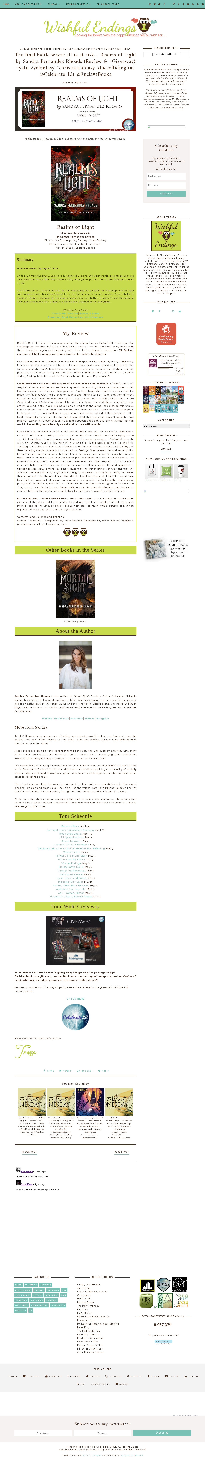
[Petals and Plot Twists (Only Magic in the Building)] (163, 412)
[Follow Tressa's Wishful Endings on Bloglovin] (163, 1343)
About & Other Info (27, 4)
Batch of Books (85, 1302)
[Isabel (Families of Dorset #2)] (175, 403)
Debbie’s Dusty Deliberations (71, 844)
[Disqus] (75, 1203)
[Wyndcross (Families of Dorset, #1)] (169, 403)
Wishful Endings (71, 863)
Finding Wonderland (88, 1284)
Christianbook (94, 317)
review (90, 49)
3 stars (25, 49)
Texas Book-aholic (70, 833)
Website (47, 718)
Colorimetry (84, 1295)
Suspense (51, 1300)
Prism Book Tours (108, 4)
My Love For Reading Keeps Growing (98, 1324)
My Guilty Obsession (88, 1334)
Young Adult (123, 49)
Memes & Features (77, 4)
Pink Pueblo (109, 1447)
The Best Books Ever (88, 1331)
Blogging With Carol (70, 881)
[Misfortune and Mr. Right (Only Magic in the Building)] (158, 412)
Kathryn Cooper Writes (90, 1345)
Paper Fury (83, 1327)
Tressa (163, 360)
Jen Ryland (83, 1288)
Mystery (37, 1295)
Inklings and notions (71, 837)
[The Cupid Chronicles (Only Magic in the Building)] (175, 412)
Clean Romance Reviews (90, 1352)
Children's (31, 1285)
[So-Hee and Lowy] (152, 410)
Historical (53, 1290)
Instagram (102, 718)
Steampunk (21, 1300)
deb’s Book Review (71, 874)
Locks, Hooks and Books (71, 878)
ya (31, 1310)
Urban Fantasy (105, 49)
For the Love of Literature (71, 855)
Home (6, 4)
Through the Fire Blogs (71, 870)
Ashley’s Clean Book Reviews (70, 885)
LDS (64, 1290)
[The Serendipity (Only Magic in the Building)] (169, 412)
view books (179, 374)
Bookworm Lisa (85, 1320)
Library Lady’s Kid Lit (71, 867)
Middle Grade (22, 1295)
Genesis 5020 (71, 852)
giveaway (79, 49)
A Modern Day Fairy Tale (71, 889)
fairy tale (20, 1310)
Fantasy (68, 49)
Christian (37, 49)
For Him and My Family (71, 859)
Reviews (53, 4)
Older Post (121, 1152)
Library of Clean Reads (90, 1349)
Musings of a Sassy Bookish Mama (71, 896)
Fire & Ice (82, 1309)
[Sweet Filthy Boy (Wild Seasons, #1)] (152, 394)
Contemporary (53, 49)
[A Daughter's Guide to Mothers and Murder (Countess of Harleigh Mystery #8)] (146, 412)
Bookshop (54, 317)
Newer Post (29, 1152)
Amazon (73, 313)
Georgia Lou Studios (132, 1455)
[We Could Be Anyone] (158, 394)
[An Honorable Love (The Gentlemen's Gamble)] (169, 394)
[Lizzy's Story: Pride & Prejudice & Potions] (146, 394)
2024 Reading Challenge (166, 355)
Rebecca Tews (70, 826)
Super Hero (37, 1300)
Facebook (76, 718)
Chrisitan (45, 1285)
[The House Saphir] (146, 403)
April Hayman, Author (71, 893)
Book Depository (73, 317)
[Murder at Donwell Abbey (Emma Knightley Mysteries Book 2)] (152, 403)
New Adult (51, 1295)
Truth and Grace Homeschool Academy (70, 830)
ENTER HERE (75, 998)
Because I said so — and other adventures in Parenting (71, 848)
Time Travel (21, 1305)
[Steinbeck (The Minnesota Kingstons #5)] (181, 403)
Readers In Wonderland (90, 1338)
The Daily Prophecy (88, 1306)
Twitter (89, 718)
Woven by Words (71, 841)
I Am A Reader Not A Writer (92, 1291)
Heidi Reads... (84, 1298)
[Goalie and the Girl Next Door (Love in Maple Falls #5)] (158, 403)
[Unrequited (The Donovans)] (163, 403)
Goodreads (59, 313)
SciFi (63, 1295)
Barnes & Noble (89, 313)
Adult (18, 1285)
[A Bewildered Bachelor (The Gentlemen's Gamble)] (175, 394)
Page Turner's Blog (87, 1341)
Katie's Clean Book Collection (93, 1316)
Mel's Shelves (84, 1313)
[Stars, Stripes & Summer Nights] (163, 394)
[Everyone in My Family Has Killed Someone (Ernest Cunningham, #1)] (181, 394)
